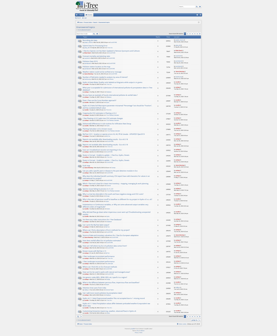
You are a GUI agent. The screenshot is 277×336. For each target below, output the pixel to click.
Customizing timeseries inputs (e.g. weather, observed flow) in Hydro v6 (109, 311)
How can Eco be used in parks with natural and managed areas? (106, 272)
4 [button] (192, 34)
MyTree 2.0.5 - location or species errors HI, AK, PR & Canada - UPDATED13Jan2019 (114, 134)
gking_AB (86, 47)
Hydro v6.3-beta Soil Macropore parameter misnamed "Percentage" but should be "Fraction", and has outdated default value (117, 106)
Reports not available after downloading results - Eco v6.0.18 (105, 139)
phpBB (132, 328)
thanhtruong (87, 79)
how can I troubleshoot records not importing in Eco (102, 150)
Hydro (107, 102)
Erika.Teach (87, 53)
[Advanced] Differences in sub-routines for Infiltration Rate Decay (107, 124)
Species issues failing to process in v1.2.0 (98, 189)
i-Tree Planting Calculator (112, 115)
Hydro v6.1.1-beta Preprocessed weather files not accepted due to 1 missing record (114, 298)
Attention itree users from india (94, 288)
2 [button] (187, 34)
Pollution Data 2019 (90, 61)
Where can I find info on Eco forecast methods (100, 267)
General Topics (110, 289)
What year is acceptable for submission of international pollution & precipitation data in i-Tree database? (117, 89)
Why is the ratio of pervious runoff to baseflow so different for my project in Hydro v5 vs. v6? (117, 199)
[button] (200, 33)
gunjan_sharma (88, 42)
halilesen (142, 330)
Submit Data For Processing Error (95, 46)
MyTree (108, 136)
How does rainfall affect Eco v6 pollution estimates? (102, 240)
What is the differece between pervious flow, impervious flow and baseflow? (111, 282)
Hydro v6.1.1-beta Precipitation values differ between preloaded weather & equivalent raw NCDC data (116, 304)
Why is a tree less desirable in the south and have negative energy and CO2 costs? (113, 194)
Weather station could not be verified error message (102, 72)
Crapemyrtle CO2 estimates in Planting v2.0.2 (100, 113)
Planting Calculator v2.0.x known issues (97, 129)
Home (81, 15)
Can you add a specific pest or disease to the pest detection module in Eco (110, 171)
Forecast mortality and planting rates (96, 56)
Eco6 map (86, 165)
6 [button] (197, 34)
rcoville (86, 84)
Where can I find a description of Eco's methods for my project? (106, 230)
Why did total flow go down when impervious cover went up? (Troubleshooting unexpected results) (116, 213)
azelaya (86, 92)
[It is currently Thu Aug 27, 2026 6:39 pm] (198, 22)
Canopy (113, 167)
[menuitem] (197, 14)
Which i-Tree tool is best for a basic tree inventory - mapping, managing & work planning (115, 183)
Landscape (110, 263)
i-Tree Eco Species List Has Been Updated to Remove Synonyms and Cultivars (111, 51)
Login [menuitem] (201, 15)
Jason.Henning (88, 74)
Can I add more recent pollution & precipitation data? (102, 293)
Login (85, 18)
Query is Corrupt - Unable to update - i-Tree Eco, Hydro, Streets (106, 155)
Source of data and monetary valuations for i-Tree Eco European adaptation (110, 235)
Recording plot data (90, 40)
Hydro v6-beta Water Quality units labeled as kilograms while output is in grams (112, 82)
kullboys (86, 289)
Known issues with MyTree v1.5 (94, 251)
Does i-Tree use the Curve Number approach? (99, 100)
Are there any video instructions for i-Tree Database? (102, 219)
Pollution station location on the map (96, 67)
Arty (138, 330)
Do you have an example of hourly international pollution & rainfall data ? (110, 95)
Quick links (77, 15)
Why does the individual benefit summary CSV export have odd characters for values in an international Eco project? (116, 177)
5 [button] (194, 34)
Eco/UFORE (113, 42)
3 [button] (189, 34)
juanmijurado (87, 63)
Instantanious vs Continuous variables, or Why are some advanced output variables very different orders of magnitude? (115, 205)
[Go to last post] (184, 40)
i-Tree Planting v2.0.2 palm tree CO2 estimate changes (103, 118)
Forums (90, 15)
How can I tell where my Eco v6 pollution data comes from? (105, 246)
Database (108, 92)
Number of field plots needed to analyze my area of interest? (105, 77)
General (111, 79)
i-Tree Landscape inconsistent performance (98, 256)
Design (108, 196)
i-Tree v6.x (110, 47)
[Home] (87, 6)
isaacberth (87, 58)
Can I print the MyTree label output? (96, 225)
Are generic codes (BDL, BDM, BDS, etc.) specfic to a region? (105, 277)
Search (79, 18)
